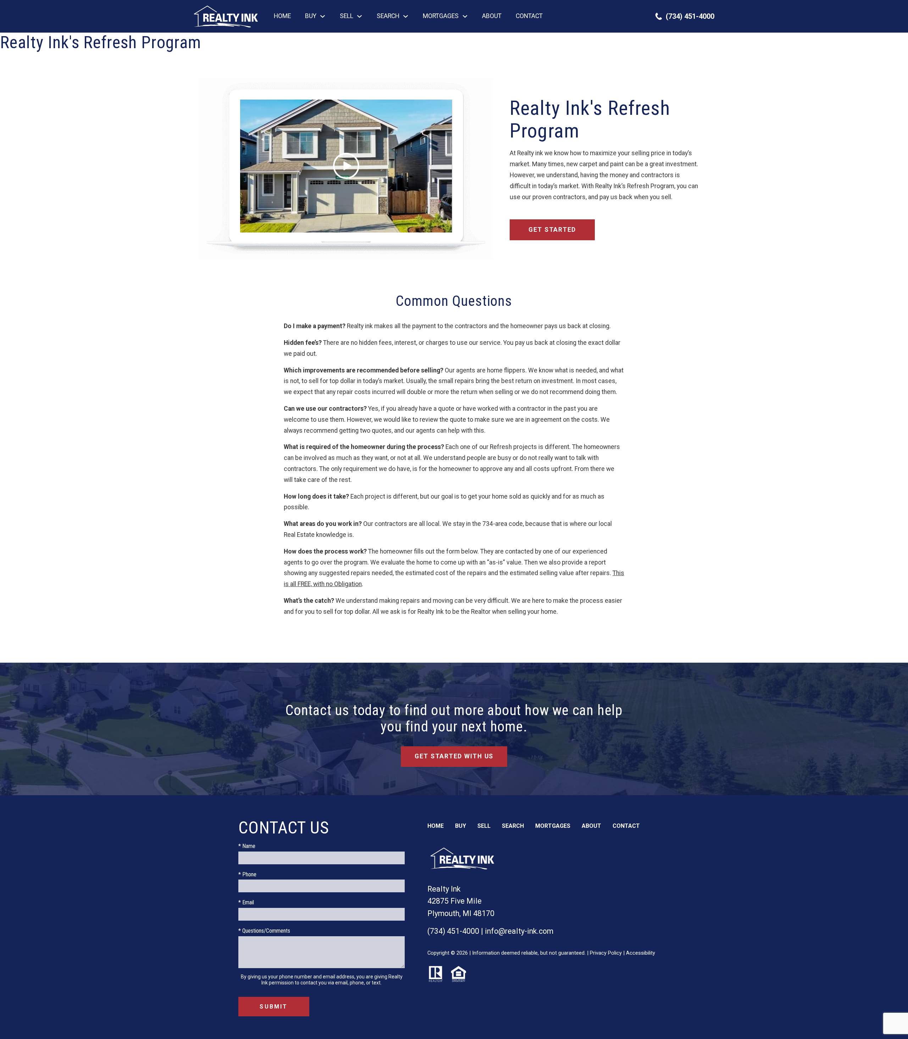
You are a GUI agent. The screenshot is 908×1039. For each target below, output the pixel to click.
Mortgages (552, 825)
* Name (246, 846)
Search (513, 825)
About (492, 16)
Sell (484, 825)
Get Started (552, 229)
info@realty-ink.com (519, 931)
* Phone (247, 874)
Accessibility (640, 953)
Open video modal (346, 168)
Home (282, 16)
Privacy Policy (606, 953)
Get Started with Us (454, 756)
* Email (246, 902)
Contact (529, 16)
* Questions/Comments (264, 930)
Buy (460, 825)
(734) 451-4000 (453, 931)
